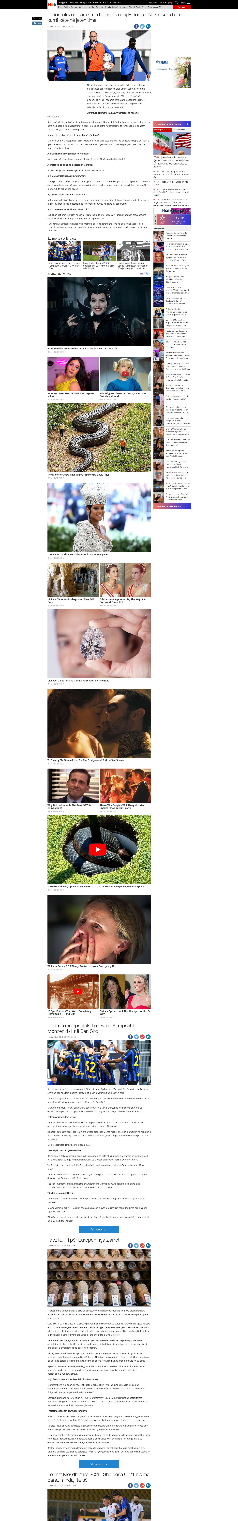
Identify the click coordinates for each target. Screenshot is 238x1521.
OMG (155, 7)
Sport (144, 7)
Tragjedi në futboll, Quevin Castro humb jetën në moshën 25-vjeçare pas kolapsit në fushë (133, 267)
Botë (105, 2)
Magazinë (123, 7)
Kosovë (74, 2)
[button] (186, 2)
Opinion (74, 7)
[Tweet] (142, 28)
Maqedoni (85, 2)
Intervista (83, 7)
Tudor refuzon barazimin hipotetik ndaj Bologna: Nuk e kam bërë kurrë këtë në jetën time (114, 17)
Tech (138, 7)
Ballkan (97, 2)
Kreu (60, 7)
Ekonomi (99, 7)
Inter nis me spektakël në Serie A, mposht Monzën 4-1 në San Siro (171, 174)
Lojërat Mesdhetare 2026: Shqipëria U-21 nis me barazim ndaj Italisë (171, 192)
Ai (134, 7)
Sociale (108, 7)
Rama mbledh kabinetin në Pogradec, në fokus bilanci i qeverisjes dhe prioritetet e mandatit (171, 202)
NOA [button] (162, 2)
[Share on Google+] (142, 1038)
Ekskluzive (115, 2)
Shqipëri (63, 2)
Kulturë (115, 7)
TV (160, 7)
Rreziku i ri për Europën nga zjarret (83, 1240)
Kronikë (91, 7)
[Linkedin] (148, 28)
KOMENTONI (101, 1229)
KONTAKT (153, 2)
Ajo (130, 7)
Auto (150, 7)
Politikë (67, 7)
